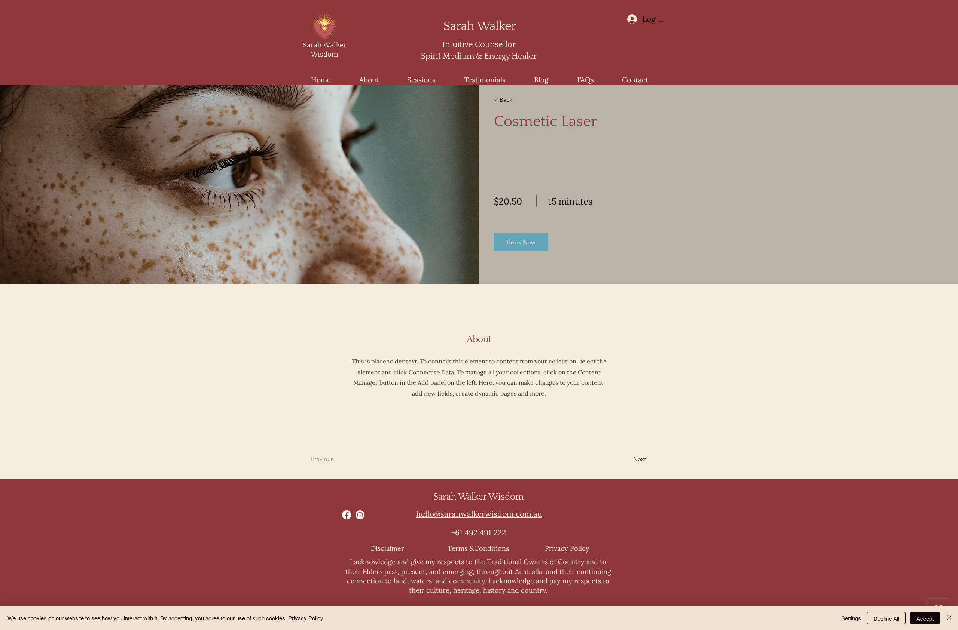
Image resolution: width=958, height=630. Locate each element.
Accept (925, 618)
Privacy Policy (305, 618)
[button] (521, 242)
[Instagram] (360, 514)
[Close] (949, 618)
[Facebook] (346, 514)
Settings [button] (851, 618)
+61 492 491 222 (478, 533)
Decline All (886, 618)
